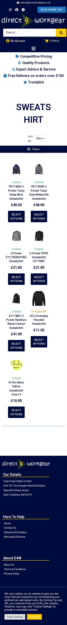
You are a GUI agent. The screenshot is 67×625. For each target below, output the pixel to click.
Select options (16, 216)
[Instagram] (10, 9)
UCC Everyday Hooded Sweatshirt (39, 320)
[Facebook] (17, 9)
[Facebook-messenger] (23, 9)
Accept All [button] (34, 617)
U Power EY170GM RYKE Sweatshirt (16, 257)
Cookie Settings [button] (15, 617)
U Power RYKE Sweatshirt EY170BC (38, 257)
